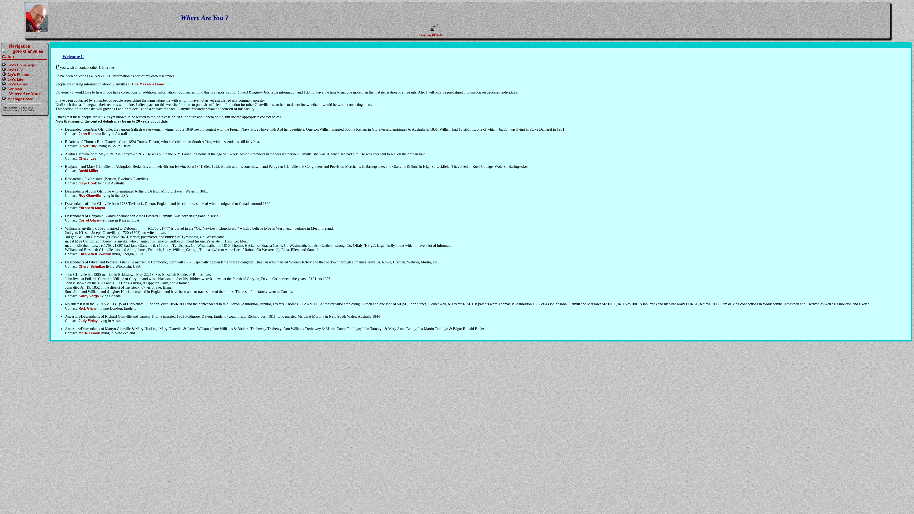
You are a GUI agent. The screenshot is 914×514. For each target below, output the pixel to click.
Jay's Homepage (21, 65)
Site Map (14, 89)
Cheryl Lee (87, 158)
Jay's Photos (18, 75)
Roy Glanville (90, 195)
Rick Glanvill (89, 308)
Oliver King (88, 146)
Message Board (20, 99)
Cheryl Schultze (92, 266)
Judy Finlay (88, 321)
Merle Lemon (89, 333)
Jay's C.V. (15, 70)
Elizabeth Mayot (92, 208)
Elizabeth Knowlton (95, 254)
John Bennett (90, 134)
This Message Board (148, 84)
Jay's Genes (17, 84)
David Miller (88, 171)
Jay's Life (15, 79)
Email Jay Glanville (431, 35)
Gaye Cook (88, 183)
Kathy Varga (89, 296)
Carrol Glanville (91, 220)
